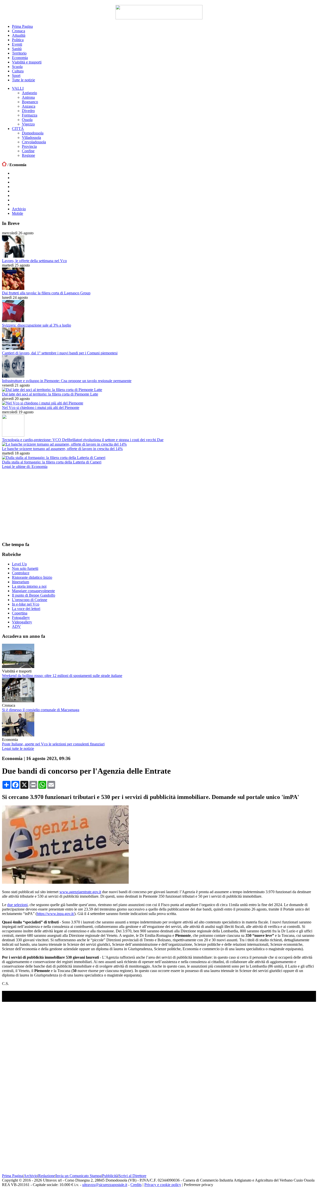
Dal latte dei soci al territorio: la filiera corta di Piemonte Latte (50, 394)
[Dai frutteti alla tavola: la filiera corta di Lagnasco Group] (13, 288)
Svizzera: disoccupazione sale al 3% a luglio (36, 325)
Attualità (18, 35)
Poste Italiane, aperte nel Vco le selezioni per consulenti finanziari (53, 744)
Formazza (29, 115)
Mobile (17, 213)
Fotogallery (21, 617)
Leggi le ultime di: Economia (24, 466)
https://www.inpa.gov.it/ (55, 914)
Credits (136, 1185)
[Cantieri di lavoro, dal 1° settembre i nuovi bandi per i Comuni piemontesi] (13, 348)
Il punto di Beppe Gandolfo (33, 595)
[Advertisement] (39, 505)
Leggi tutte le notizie (18, 748)
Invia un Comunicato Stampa (78, 1176)
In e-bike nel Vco (25, 604)
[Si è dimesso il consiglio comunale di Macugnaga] (18, 701)
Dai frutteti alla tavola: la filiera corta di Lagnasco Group (46, 293)
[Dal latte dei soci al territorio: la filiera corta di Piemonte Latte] (52, 390)
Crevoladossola (34, 142)
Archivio (19, 209)
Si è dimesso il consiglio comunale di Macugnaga (40, 710)
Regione (28, 155)
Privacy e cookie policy (162, 1185)
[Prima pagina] (4, 165)
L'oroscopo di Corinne (29, 600)
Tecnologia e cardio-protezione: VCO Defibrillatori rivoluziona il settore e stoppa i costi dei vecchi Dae (82, 440)
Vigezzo (28, 124)
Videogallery (22, 622)
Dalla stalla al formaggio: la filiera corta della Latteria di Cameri (51, 462)
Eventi (17, 44)
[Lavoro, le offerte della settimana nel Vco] (13, 256)
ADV (16, 626)
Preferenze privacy (198, 1185)
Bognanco (30, 102)
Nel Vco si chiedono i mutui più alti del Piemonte (40, 407)
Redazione (46, 1176)
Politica (18, 40)
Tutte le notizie (23, 80)
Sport (16, 75)
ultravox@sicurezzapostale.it (104, 1185)
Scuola (17, 66)
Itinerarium (20, 582)
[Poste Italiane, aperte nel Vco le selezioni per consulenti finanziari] (18, 735)
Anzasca (28, 106)
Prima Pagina (22, 26)
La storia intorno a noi (29, 586)
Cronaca (18, 31)
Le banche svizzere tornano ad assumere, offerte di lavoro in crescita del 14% (62, 449)
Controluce (20, 573)
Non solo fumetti (25, 568)
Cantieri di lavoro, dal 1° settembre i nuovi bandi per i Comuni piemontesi (60, 353)
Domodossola (32, 133)
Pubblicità (110, 1176)
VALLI (18, 88)
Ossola (27, 120)
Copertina (19, 613)
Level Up (19, 564)
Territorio (19, 53)
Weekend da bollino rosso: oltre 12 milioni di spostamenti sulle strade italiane (62, 675)
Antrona (28, 97)
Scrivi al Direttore (132, 1176)
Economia (20, 58)
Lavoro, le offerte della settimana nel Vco (34, 261)
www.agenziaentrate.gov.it (80, 892)
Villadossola (31, 137)
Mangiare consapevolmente (33, 591)
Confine (28, 151)
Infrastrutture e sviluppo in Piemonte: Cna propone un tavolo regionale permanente (66, 381)
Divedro (28, 111)
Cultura (18, 71)
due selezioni (17, 905)
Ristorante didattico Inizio (32, 577)
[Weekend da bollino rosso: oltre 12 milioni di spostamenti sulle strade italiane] (18, 667)
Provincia (29, 146)
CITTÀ (18, 128)
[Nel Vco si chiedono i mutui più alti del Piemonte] (42, 403)
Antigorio (29, 93)
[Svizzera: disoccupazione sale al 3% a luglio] (13, 321)
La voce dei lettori (26, 609)
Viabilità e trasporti (26, 62)
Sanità (17, 49)
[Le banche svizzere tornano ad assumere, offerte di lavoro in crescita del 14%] (64, 444)
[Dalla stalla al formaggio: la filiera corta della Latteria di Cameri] (53, 458)
